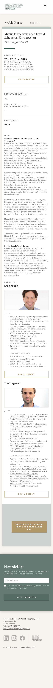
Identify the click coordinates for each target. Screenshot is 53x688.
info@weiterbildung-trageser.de (16, 629)
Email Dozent (26, 374)
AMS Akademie (16, 484)
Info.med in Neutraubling (20, 466)
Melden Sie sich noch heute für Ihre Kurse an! (29, 526)
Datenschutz (26, 647)
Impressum (15, 647)
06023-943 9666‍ (13, 626)
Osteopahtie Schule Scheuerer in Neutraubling (29, 459)
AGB (33, 647)
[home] (13, 6)
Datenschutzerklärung (26, 585)
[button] (45, 5)
